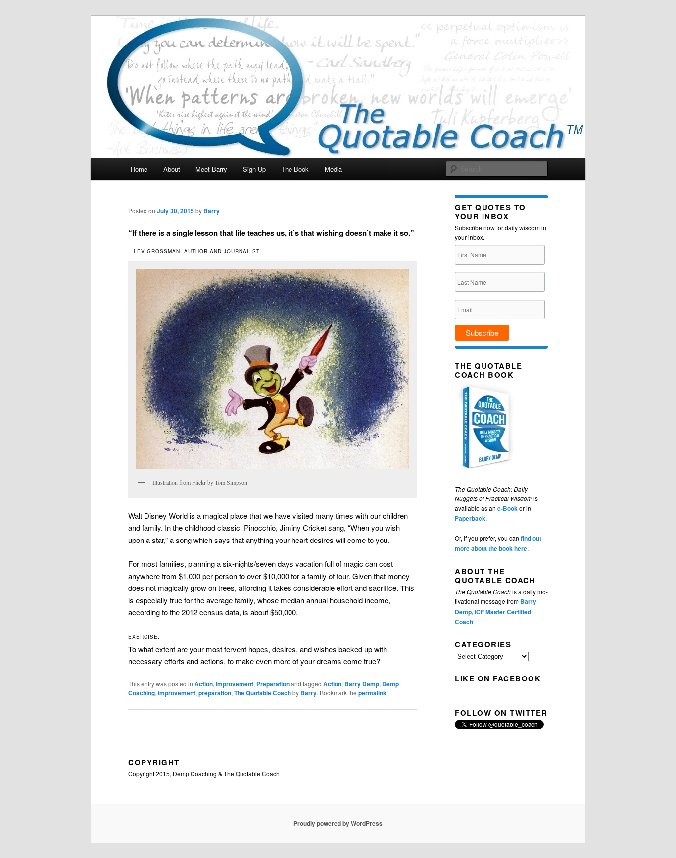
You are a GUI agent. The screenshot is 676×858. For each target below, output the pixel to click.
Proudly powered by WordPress (338, 823)
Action (203, 683)
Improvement (234, 683)
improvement (176, 692)
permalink (372, 692)
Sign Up (254, 169)
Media (333, 169)
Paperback (470, 518)
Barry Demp (361, 683)
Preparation (273, 683)
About (171, 169)
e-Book (507, 508)
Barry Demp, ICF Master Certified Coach (495, 611)
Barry (211, 210)
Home (139, 169)
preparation (214, 692)
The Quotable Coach (262, 692)
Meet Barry (211, 169)
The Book (295, 169)
